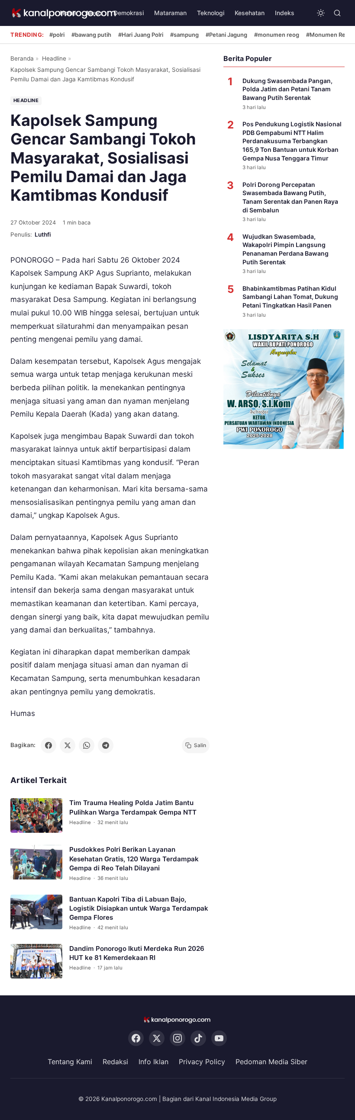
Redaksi (115, 1061)
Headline (54, 58)
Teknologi (210, 12)
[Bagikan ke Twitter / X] (67, 745)
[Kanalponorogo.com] (177, 1020)
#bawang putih (91, 34)
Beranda (22, 58)
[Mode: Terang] (320, 13)
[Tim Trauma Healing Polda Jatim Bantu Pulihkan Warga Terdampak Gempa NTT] (36, 815)
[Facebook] (136, 1038)
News (95, 12)
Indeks (284, 12)
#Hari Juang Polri (140, 34)
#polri (57, 34)
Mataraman (170, 12)
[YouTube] (219, 1038)
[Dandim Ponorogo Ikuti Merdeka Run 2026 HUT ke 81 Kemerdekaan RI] (36, 961)
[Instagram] (177, 1038)
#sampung (184, 34)
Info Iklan (153, 1061)
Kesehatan (250, 12)
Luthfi (43, 234)
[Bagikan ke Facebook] (48, 745)
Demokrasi (128, 12)
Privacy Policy (202, 1061)
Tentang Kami (70, 1061)
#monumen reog (276, 34)
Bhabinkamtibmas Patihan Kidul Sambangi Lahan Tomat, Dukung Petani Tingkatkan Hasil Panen (290, 297)
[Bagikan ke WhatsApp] (86, 745)
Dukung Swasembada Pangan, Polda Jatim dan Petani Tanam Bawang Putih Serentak (287, 89)
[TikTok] (198, 1038)
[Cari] (337, 13)
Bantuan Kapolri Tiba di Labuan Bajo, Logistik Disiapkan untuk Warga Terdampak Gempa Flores (138, 908)
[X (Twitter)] (157, 1038)
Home (68, 12)
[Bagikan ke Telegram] (105, 745)
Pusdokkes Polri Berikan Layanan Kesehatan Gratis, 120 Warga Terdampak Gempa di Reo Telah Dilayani (134, 858)
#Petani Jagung (226, 34)
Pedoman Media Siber (271, 1061)
